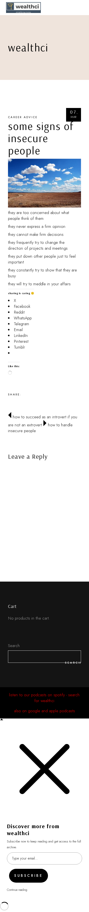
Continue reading (17, 890)
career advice (23, 117)
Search (14, 646)
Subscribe (28, 875)
